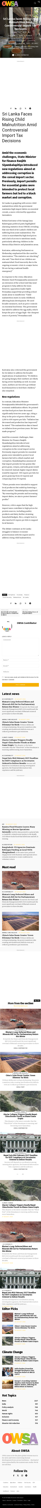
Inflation (22, 43)
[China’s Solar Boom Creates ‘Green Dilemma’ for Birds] (20, 921)
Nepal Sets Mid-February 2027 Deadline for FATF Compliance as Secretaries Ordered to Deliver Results (20, 760)
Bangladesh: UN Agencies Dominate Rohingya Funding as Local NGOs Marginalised (18, 849)
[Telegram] (30, 108)
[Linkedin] (16, 108)
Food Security (7, 597)
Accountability (7, 699)
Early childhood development (15, 40)
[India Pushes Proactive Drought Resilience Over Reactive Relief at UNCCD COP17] (7, 1371)
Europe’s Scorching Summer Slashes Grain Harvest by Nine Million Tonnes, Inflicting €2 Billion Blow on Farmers (27, 1384)
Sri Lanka (35, 43)
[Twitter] (25, 108)
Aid (3, 824)
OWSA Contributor (23, 55)
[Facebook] (11, 108)
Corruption (31, 40)
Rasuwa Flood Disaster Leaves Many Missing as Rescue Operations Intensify (18, 829)
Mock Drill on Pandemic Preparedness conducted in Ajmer (9, 613)
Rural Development (25, 35)
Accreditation (7, 844)
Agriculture (6, 46)
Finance (26, 595)
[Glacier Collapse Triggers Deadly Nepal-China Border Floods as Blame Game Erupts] (20, 1101)
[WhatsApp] (20, 108)
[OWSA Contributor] (13, 55)
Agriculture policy (14, 38)
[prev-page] (18, 1174)
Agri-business (13, 35)
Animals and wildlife (9, 719)
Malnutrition (17, 597)
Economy (19, 595)
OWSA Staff (20, 1087)
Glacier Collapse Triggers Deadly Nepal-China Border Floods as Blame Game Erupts (19, 742)
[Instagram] (22, 1475)
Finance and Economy (10, 43)
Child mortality (27, 38)
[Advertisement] (20, 83)
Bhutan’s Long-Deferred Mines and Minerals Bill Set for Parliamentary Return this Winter (18, 704)
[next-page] (22, 1174)
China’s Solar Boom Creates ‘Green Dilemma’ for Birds (20, 1076)
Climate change (7, 737)
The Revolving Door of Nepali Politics (30, 612)
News (28, 43)
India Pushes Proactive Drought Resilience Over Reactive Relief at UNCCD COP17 (25, 1371)
